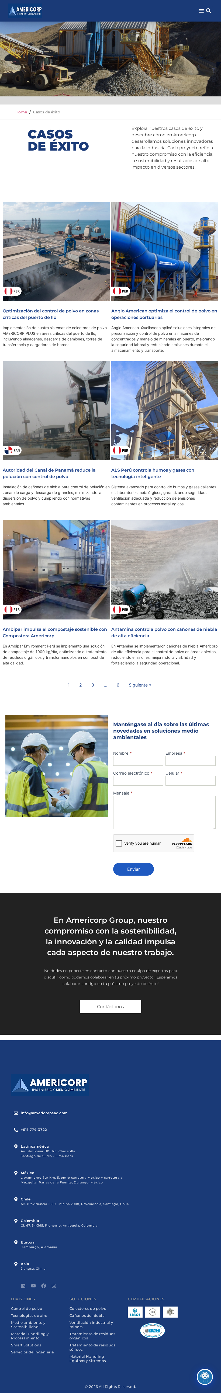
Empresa (175, 753)
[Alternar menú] (201, 10)
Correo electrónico (133, 773)
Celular (173, 773)
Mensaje (123, 793)
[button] (208, 10)
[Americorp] (25, 11)
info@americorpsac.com (44, 1113)
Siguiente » (140, 685)
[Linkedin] (23, 1285)
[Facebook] (43, 1285)
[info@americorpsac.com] (16, 1113)
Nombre (122, 753)
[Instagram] (53, 1285)
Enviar (133, 869)
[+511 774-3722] (16, 1130)
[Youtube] (33, 1285)
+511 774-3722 (34, 1130)
